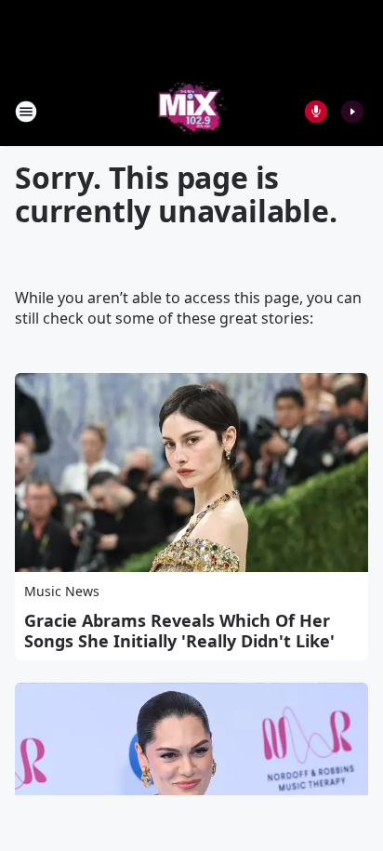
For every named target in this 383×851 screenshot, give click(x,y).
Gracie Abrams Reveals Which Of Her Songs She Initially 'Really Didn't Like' (179, 630)
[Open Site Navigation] (26, 111)
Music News (61, 591)
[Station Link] (192, 111)
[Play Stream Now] (352, 111)
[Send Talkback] (316, 111)
